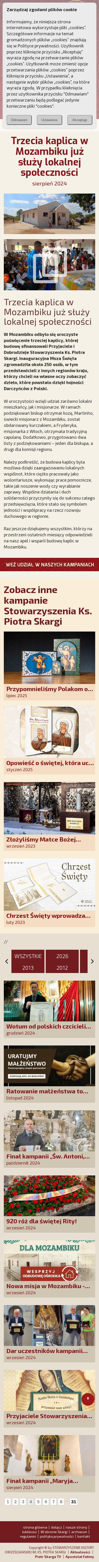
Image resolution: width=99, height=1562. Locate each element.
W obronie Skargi (54, 1532)
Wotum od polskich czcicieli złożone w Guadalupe (46, 1029)
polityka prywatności (57, 1536)
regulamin (28, 1536)
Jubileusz (29, 1532)
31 (73, 1501)
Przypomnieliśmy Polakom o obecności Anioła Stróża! (47, 692)
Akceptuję (79, 120)
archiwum (79, 1532)
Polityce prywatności (38, 45)
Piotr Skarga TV (48, 1557)
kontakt (83, 1536)
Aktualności (80, 1552)
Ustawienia (49, 120)
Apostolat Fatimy (79, 1557)
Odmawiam (19, 120)
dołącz (56, 1527)
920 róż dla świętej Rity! (41, 1221)
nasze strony (76, 1527)
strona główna (35, 1527)
